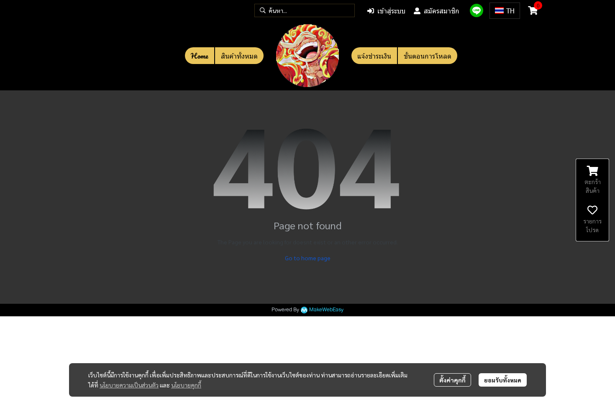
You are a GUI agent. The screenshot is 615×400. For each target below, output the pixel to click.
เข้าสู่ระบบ (391, 10)
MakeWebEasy (326, 309)
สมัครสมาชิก (441, 10)
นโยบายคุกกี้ (186, 385)
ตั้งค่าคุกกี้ (452, 380)
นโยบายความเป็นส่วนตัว (129, 385)
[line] (476, 10)
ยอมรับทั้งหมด (502, 380)
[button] (304, 10)
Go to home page (308, 258)
